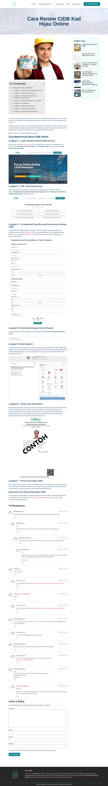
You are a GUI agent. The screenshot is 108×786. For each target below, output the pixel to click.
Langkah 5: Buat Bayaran (21, 103)
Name (11, 730)
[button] (43, 83)
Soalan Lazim (60, 4)
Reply (15, 516)
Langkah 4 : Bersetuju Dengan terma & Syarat (27, 100)
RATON (16, 569)
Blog (68, 4)
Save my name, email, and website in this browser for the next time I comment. (33, 750)
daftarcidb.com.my (28, 144)
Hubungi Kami (76, 4)
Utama (33, 4)
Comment (12, 708)
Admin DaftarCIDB (21, 686)
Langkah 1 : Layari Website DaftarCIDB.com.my (28, 90)
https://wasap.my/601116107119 (24, 660)
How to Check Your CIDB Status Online (88, 54)
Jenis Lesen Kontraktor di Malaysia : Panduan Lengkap (90, 64)
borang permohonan (29, 232)
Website (11, 743)
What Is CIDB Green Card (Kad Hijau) (89, 91)
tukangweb (19, 580)
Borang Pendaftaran (45, 4)
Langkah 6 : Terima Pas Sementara (24, 106)
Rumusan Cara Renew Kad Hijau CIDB (25, 111)
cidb (32, 234)
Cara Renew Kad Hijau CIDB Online (22, 87)
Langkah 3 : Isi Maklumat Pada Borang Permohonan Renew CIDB (25, 97)
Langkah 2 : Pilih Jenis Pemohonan (24, 93)
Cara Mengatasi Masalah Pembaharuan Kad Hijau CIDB (89, 73)
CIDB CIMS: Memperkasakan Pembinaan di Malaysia (89, 82)
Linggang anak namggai (21, 594)
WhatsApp (39, 351)
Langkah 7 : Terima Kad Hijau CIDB (24, 108)
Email (11, 737)
